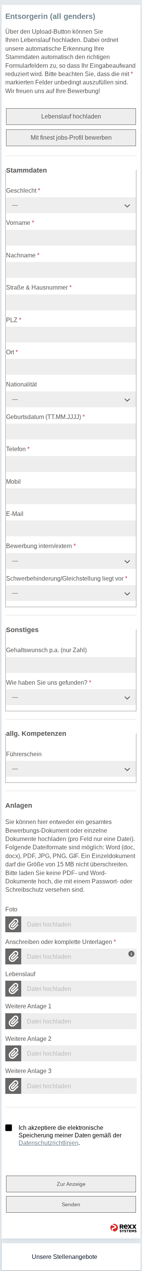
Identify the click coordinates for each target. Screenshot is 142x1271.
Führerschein (24, 754)
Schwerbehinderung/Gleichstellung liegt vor (66, 578)
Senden (71, 1204)
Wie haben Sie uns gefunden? (48, 682)
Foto (11, 909)
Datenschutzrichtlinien (48, 1143)
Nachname (22, 255)
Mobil (13, 481)
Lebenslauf (20, 974)
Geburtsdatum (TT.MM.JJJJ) (45, 417)
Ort (12, 352)
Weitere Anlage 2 (28, 1039)
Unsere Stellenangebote (64, 1257)
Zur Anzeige (71, 1184)
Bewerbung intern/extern (41, 546)
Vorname (20, 223)
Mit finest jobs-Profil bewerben (71, 137)
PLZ (13, 320)
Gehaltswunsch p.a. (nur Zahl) (46, 650)
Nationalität (21, 384)
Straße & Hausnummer (39, 287)
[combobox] (71, 205)
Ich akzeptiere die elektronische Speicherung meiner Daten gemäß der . (70, 1135)
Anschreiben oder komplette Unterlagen (60, 942)
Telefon (18, 449)
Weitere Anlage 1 (28, 1006)
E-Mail (14, 514)
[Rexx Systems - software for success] (123, 1228)
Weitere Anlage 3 (28, 1071)
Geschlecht (23, 190)
